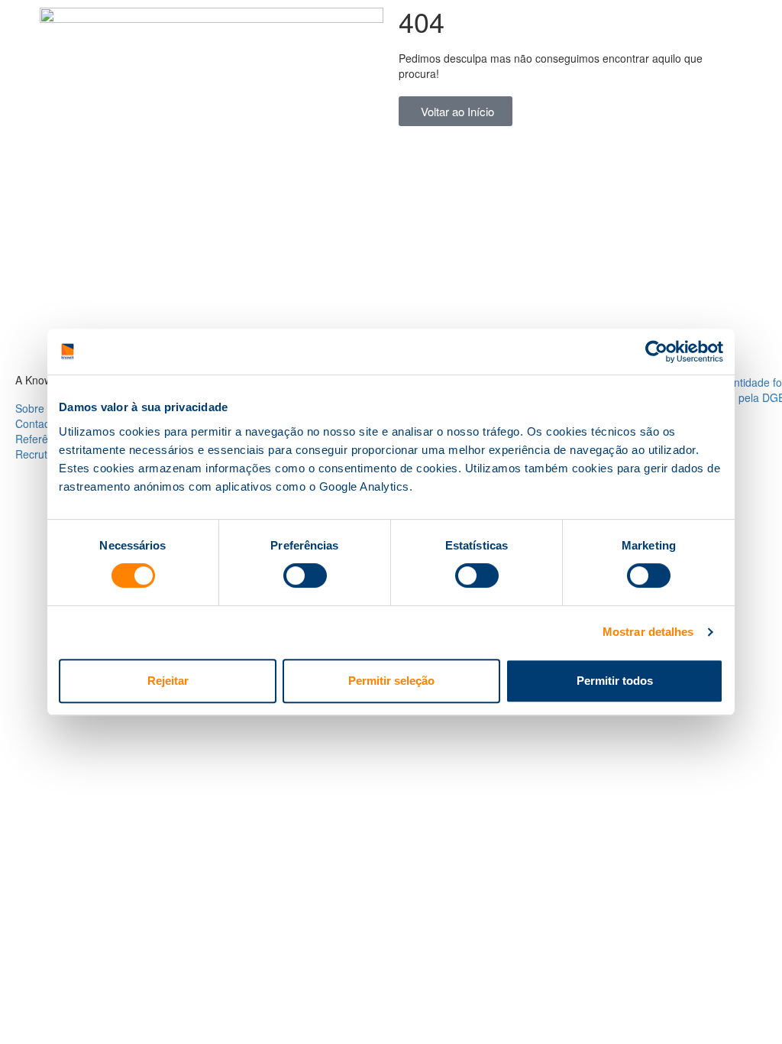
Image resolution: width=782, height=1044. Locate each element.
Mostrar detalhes (648, 631)
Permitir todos (615, 680)
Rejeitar (168, 680)
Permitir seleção (391, 680)
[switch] (305, 575)
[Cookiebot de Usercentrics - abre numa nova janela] (656, 351)
